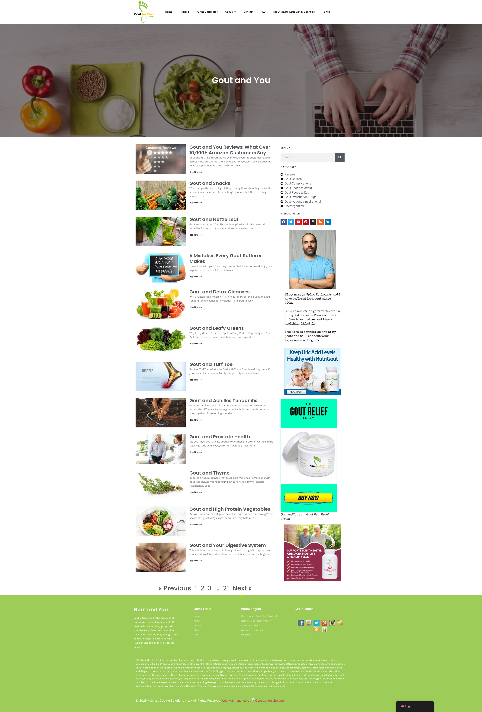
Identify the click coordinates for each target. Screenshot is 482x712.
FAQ (263, 11)
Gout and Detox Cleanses (219, 292)
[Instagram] (313, 222)
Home (168, 11)
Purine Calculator (206, 11)
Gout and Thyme (209, 473)
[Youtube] (298, 222)
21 (226, 588)
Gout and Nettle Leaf (213, 219)
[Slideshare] (328, 222)
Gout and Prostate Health (219, 436)
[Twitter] (291, 222)
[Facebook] (284, 222)
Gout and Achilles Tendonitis (223, 400)
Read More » (195, 172)
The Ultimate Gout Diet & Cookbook (294, 11)
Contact (248, 11)
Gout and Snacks (209, 183)
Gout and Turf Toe (211, 364)
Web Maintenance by (236, 700)
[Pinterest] (306, 222)
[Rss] (320, 222)
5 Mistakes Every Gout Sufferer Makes (225, 258)
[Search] (340, 157)
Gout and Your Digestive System (227, 545)
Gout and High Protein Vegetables (229, 509)
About (229, 11)
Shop (327, 11)
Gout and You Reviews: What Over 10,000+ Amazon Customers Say (229, 150)
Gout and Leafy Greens (216, 328)
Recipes (184, 11)
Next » (242, 588)
